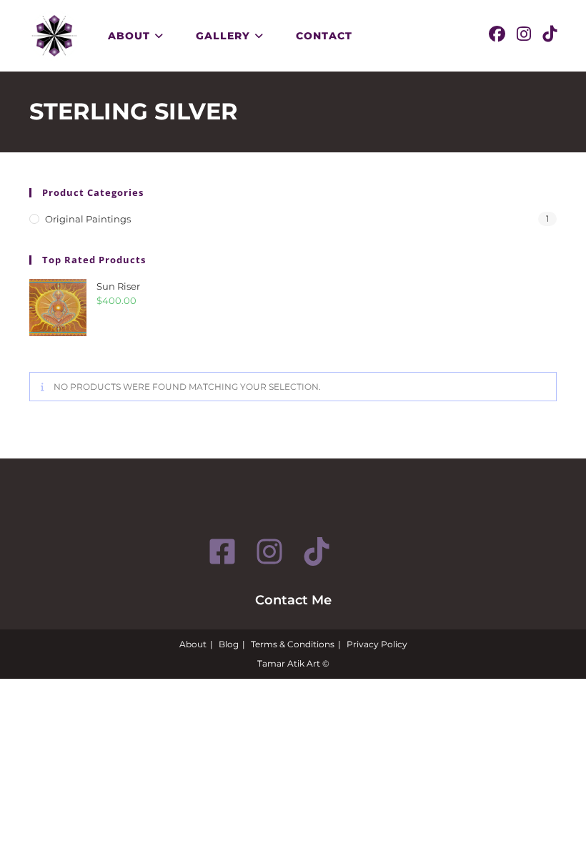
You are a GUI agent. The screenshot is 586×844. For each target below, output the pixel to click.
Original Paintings (88, 219)
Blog (229, 644)
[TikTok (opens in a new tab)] (549, 34)
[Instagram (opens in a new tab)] (524, 34)
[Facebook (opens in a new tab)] (497, 34)
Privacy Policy (377, 644)
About (193, 644)
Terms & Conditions (292, 644)
